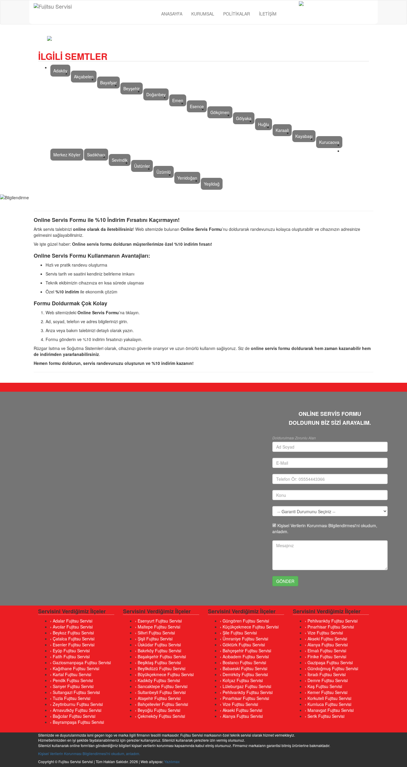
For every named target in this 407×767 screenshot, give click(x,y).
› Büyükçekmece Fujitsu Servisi (164, 674)
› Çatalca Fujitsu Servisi (72, 639)
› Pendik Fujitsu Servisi (71, 680)
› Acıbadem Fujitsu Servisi (244, 656)
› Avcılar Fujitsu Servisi (71, 627)
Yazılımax (172, 761)
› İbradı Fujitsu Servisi (325, 674)
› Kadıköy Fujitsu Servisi (157, 680)
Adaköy (60, 71)
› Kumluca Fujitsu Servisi (328, 704)
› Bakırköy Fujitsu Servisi (158, 651)
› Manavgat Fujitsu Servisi (329, 710)
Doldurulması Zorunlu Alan (294, 437)
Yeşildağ (212, 184)
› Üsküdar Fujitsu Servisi (158, 645)
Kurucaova (329, 142)
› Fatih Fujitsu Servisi (70, 656)
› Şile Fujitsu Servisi (238, 633)
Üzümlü (163, 172)
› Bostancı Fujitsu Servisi (243, 662)
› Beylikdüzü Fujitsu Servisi (160, 668)
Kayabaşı (304, 136)
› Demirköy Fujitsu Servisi (244, 674)
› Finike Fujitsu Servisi (325, 656)
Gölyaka (243, 118)
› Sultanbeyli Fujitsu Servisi (160, 692)
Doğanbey (156, 94)
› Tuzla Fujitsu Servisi (70, 698)
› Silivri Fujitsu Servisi (155, 633)
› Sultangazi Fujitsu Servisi (75, 692)
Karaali (282, 130)
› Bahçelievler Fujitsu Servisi (161, 704)
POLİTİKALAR (236, 14)
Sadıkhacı (96, 155)
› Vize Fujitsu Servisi (239, 704)
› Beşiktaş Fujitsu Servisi (158, 662)
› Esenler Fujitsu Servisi (72, 645)
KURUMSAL (202, 14)
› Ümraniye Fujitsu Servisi (244, 639)
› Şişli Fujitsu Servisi (154, 639)
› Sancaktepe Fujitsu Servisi (161, 686)
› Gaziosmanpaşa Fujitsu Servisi (80, 662)
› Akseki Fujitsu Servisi (241, 710)
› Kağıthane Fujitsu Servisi (74, 668)
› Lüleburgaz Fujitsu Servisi (245, 686)
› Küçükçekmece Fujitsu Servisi (249, 627)
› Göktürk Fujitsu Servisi (242, 645)
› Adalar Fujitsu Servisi (71, 621)
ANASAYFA (171, 14)
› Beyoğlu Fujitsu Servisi (157, 710)
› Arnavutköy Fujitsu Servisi (75, 710)
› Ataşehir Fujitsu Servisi (158, 698)
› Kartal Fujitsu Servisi (70, 674)
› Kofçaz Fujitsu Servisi (241, 680)
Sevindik (120, 160)
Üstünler (142, 166)
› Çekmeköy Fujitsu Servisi (160, 716)
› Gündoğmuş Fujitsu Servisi (331, 668)
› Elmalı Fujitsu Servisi (325, 651)
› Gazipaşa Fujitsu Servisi (329, 662)
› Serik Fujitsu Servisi (324, 716)
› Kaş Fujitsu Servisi (323, 686)
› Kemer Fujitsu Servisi (326, 692)
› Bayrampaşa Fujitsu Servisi (77, 722)
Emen (177, 100)
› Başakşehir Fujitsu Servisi (160, 656)
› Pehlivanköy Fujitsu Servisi (246, 692)
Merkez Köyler (66, 155)
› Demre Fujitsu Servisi (326, 680)
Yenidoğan (187, 178)
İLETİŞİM (267, 14)
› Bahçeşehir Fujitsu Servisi (245, 651)
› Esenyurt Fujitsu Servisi (158, 621)
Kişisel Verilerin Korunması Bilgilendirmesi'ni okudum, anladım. (89, 753)
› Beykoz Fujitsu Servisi (72, 633)
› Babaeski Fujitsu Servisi (243, 668)
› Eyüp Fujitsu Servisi (70, 651)
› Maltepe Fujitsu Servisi (157, 627)
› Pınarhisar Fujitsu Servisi (244, 698)
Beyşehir (131, 88)
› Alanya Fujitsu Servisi (241, 716)
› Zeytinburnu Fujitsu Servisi (76, 704)
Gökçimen (219, 112)
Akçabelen (84, 77)
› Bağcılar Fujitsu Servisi (72, 716)
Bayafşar (108, 82)
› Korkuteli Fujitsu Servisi (328, 698)
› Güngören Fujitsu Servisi (244, 621)
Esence (197, 106)
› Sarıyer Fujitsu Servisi (72, 686)
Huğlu (263, 124)
